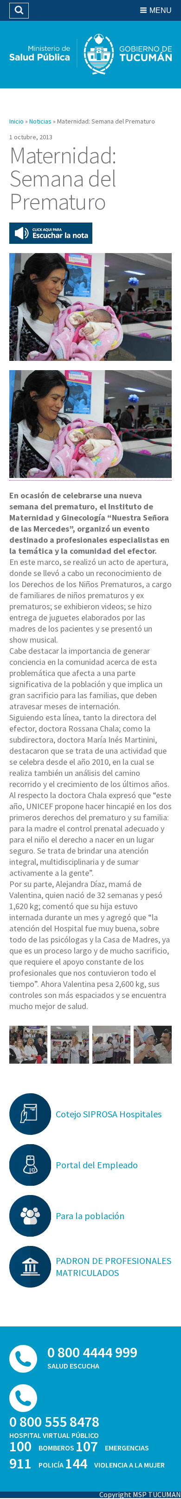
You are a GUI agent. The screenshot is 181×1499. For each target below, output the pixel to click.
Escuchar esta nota (50, 233)
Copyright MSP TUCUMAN (140, 1494)
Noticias (40, 121)
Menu (160, 10)
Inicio (16, 121)
